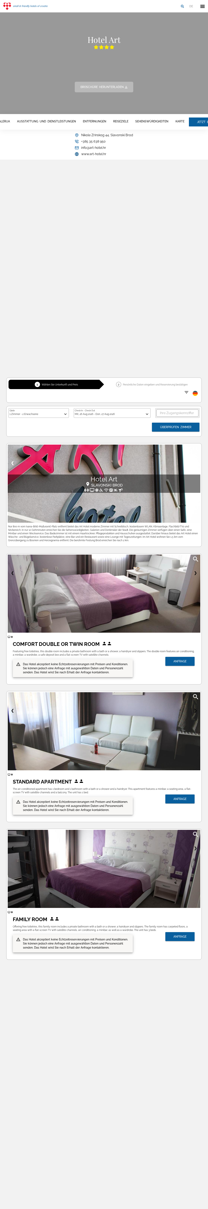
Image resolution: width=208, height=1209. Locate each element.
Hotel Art (104, 479)
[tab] (46, 122)
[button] (202, 6)
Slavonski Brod (107, 485)
